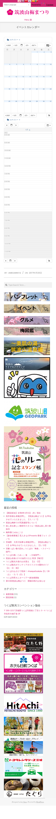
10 (50, 64)
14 (30, 77)
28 (30, 101)
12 (16, 77)
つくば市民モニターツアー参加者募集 (22, 577)
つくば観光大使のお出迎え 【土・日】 (23, 561)
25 (9, 101)
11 (9, 77)
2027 (33, 45)
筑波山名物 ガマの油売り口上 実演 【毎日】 (25, 558)
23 (44, 89)
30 (44, 101)
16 (44, 77)
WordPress (40, 802)
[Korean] (29, 1)
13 (23, 77)
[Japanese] (19, 1)
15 (37, 77)
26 (16, 101)
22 (37, 89)
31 (50, 101)
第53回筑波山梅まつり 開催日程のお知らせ (25, 581)
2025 (9, 45)
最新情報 (10, 594)
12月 (16, 45)
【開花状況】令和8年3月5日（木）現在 (23, 513)
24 (50, 89)
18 (9, 89)
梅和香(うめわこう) (14, 532)
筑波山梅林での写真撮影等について (21, 522)
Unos (25, 802)
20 (23, 89)
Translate (49, 5)
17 (50, 77)
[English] (22, 1)
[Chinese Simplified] (26, 1)
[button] (49, 115)
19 (16, 89)
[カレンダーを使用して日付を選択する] (21, 45)
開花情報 (10, 597)
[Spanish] (33, 1)
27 (23, 101)
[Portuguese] (36, 1)
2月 (27, 45)
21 (30, 89)
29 (37, 101)
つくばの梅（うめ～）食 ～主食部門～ (23, 555)
